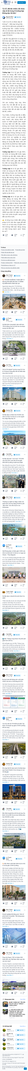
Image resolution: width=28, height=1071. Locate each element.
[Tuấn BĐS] (3, 454)
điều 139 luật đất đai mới (8, 252)
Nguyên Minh (9, 16)
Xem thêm (6, 292)
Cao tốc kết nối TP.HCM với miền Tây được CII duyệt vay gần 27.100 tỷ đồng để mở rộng (13, 725)
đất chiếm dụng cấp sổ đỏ (8, 257)
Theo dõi (18, 17)
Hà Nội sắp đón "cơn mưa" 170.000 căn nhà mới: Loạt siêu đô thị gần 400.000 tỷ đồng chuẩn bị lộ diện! (13, 460)
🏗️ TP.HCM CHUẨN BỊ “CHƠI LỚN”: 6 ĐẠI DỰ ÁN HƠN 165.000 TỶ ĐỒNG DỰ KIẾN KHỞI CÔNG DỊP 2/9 (13, 281)
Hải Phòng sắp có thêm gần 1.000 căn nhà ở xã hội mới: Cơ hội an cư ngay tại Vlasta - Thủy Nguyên (13, 553)
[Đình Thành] (3, 275)
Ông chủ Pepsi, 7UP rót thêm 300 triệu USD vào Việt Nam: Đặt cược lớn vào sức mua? (13, 959)
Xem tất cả (22, 1026)
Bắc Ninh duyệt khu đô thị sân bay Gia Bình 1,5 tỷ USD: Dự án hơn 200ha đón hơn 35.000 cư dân (13, 815)
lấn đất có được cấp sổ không (9, 255)
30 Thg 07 (8, 455)
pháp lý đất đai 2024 (7, 262)
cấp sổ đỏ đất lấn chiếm (8, 249)
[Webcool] (14, 240)
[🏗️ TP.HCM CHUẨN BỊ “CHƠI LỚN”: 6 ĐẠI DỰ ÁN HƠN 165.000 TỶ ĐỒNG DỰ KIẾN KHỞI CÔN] (14, 301)
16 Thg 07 (8, 676)
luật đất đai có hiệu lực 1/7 (8, 265)
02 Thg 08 (8, 411)
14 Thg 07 (8, 860)
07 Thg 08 (8, 321)
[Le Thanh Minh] (3, 320)
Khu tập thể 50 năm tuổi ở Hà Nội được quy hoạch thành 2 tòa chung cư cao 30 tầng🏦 (14, 770)
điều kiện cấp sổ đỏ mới (21, 262)
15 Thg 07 (8, 810)
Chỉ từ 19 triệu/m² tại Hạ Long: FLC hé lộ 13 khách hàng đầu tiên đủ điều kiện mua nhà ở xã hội (13, 371)
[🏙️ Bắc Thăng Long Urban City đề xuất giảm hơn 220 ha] (14, 659)
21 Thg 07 (8, 498)
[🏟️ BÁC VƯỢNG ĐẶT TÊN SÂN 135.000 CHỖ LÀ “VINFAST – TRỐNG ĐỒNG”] (5, 1004)
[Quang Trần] (3, 410)
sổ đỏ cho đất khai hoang (8, 260)
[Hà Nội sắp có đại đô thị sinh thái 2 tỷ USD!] (14, 618)
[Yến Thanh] (3, 953)
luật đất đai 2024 (20, 249)
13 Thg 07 (8, 954)
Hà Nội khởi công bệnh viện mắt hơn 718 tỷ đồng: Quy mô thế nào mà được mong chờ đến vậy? (13, 326)
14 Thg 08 (8, 276)
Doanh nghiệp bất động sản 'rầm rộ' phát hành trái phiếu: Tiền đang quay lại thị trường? (13, 916)
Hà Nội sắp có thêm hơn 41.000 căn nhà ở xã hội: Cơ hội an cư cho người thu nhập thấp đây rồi (13, 416)
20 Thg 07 (8, 547)
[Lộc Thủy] (3, 365)
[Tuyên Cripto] (3, 592)
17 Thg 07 (8, 635)
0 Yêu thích (6, 235)
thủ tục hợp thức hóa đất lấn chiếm (11, 268)
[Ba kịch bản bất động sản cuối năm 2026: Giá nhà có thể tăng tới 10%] (14, 702)
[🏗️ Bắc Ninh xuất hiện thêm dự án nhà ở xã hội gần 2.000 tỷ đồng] (14, 893)
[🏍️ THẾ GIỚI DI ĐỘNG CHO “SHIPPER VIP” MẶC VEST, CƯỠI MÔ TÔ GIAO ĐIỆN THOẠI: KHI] (5, 1013)
